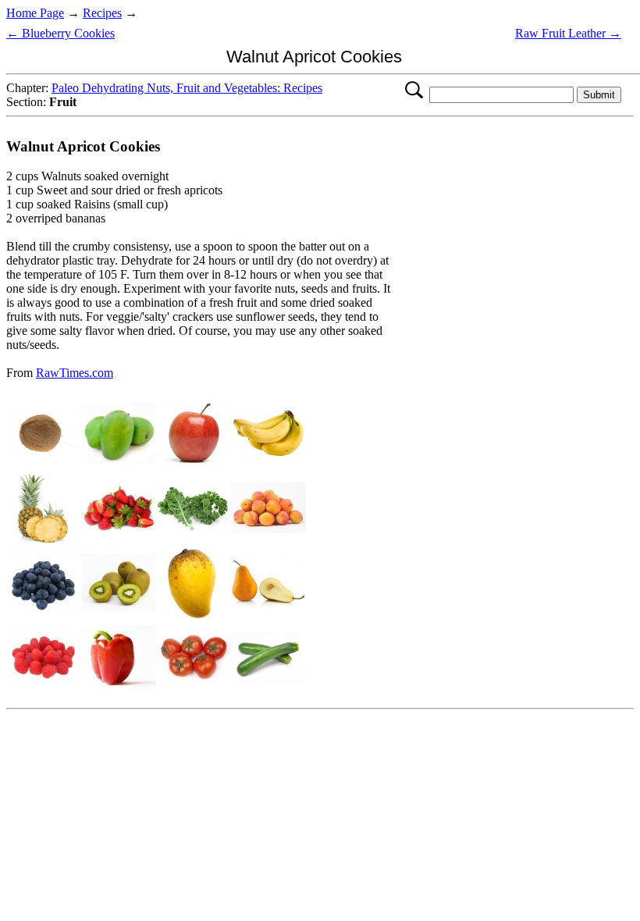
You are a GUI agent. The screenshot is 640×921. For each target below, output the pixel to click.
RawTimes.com (74, 372)
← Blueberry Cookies (60, 33)
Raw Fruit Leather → (568, 33)
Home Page (35, 13)
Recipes (102, 13)
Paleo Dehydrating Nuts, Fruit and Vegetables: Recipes (187, 87)
